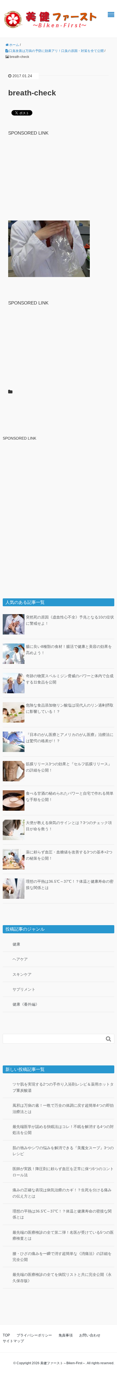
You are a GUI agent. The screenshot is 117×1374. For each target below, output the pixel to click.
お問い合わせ (89, 1335)
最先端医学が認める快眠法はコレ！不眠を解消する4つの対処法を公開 (63, 1129)
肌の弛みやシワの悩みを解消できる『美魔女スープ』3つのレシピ (63, 1151)
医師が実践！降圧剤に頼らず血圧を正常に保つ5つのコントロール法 (63, 1172)
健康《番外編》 (26, 1004)
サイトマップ (13, 1341)
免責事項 (66, 1335)
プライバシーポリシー (34, 1335)
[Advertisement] (58, 175)
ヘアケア (20, 959)
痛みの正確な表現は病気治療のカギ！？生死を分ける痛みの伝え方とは (62, 1193)
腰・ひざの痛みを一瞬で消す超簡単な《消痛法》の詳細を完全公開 (62, 1256)
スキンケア (22, 974)
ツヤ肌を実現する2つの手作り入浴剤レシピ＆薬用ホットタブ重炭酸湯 (63, 1087)
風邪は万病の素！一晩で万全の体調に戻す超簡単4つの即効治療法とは (63, 1108)
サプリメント (24, 989)
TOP (6, 1335)
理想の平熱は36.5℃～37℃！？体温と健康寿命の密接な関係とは (62, 1214)
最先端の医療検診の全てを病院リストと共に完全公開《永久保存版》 (62, 1277)
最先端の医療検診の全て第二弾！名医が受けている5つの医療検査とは (63, 1235)
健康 (16, 944)
